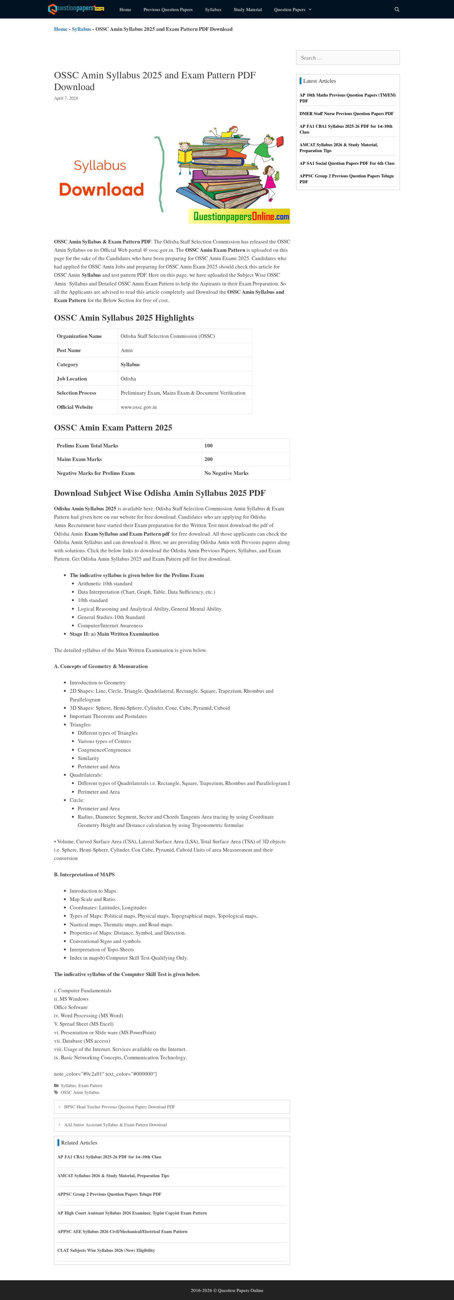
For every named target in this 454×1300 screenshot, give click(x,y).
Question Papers (289, 9)
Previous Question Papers (168, 9)
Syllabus (213, 9)
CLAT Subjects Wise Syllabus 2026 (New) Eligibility (106, 1250)
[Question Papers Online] (79, 9)
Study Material (248, 9)
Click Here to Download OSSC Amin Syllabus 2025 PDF (220, 1074)
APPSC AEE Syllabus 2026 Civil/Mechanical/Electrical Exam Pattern (122, 1231)
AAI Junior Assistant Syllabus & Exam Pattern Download (115, 1125)
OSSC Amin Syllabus (80, 1092)
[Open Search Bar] (397, 9)
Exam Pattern (90, 1085)
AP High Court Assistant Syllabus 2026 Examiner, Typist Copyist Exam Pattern (132, 1213)
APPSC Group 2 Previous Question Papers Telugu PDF (109, 1194)
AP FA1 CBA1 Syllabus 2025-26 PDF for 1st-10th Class (109, 1156)
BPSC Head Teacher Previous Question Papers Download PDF (119, 1107)
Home (125, 9)
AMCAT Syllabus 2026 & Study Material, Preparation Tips (113, 1175)
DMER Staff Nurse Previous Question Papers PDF (347, 113)
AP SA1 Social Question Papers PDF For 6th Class (347, 163)
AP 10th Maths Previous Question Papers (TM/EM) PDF (348, 98)
